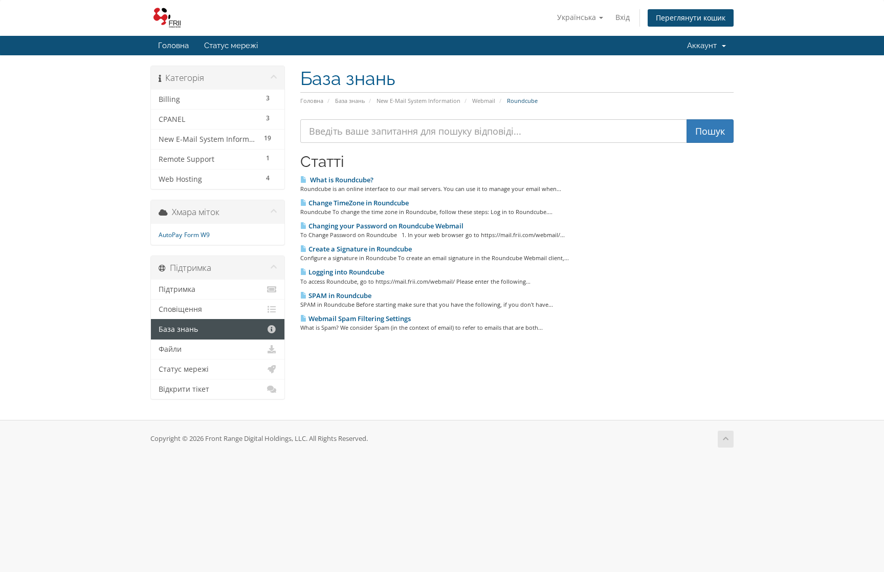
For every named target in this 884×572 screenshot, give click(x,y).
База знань (350, 100)
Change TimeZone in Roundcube (358, 202)
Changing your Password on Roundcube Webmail (385, 225)
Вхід (622, 17)
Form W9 (197, 234)
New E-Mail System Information (418, 100)
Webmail (483, 100)
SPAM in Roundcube (339, 295)
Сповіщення (180, 309)
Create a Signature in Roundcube (359, 248)
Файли (170, 349)
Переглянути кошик (690, 18)
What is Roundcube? (340, 179)
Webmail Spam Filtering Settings (359, 318)
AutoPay (170, 234)
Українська (577, 17)
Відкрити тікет (184, 389)
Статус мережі (231, 45)
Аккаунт (704, 45)
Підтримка (177, 289)
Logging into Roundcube (345, 272)
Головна (173, 45)
